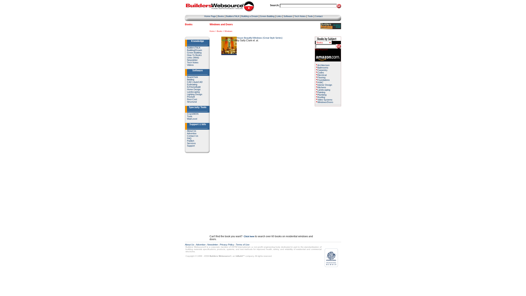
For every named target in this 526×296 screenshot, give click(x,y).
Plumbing (321, 95)
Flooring (321, 77)
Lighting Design (194, 94)
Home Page (210, 16)
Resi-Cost (192, 99)
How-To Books (194, 55)
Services (191, 143)
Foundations (323, 80)
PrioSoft (191, 97)
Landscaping (193, 92)
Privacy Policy (227, 244)
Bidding (190, 79)
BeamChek (192, 77)
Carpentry (322, 70)
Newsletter (192, 60)
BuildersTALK (232, 16)
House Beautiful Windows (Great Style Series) (260, 38)
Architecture (323, 65)
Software (288, 16)
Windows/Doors (325, 102)
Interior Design (324, 85)
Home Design (194, 89)
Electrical (321, 75)
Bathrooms (322, 67)
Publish (190, 141)
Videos (190, 65)
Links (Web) (193, 57)
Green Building (267, 16)
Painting (321, 92)
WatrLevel (192, 119)
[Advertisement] (327, 168)
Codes (320, 72)
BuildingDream (194, 50)
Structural (192, 102)
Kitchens (321, 87)
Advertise (191, 133)
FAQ (189, 138)
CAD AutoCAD (195, 82)
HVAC (320, 82)
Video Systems (324, 99)
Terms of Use (242, 244)
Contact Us (192, 136)
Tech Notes (300, 16)
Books (221, 16)
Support (191, 146)
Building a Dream (249, 16)
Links (279, 16)
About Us (191, 131)
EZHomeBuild (194, 87)
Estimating (192, 84)
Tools (310, 16)
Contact (319, 16)
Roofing (321, 97)
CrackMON (192, 114)
